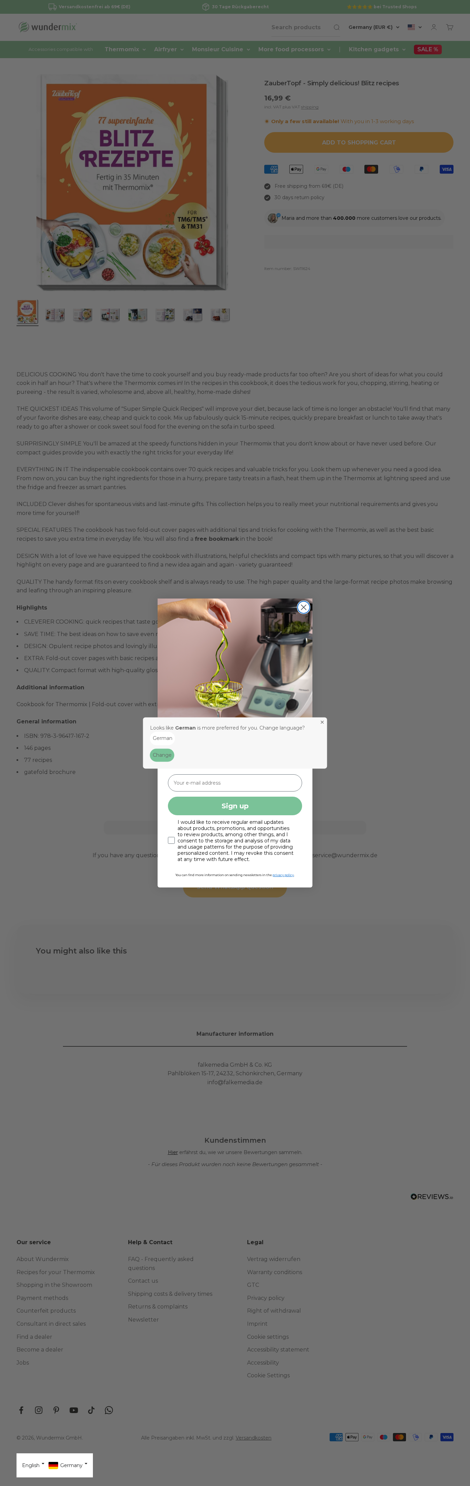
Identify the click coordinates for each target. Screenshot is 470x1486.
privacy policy (283, 875)
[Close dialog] (304, 607)
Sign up (235, 806)
